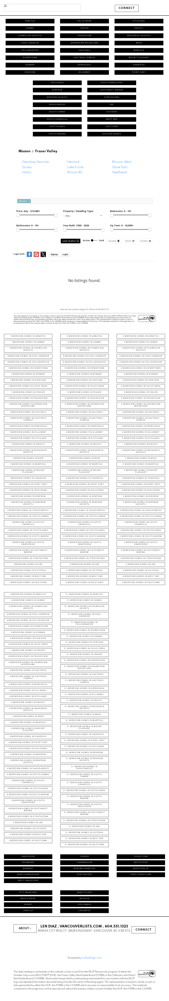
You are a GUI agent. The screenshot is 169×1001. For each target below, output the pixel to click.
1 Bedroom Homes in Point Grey (28, 484)
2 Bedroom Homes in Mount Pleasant (84, 471)
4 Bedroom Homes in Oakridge (28, 737)
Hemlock (73, 162)
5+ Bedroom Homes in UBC (84, 826)
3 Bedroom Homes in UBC (141, 564)
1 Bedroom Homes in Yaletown (28, 582)
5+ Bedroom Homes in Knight (84, 700)
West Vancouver (28, 881)
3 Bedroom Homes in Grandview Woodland (140, 405)
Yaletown (111, 127)
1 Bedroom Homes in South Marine (28, 536)
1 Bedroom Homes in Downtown (28, 368)
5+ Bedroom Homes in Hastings (84, 674)
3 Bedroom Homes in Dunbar (141, 374)
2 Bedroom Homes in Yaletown (84, 582)
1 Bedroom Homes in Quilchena (28, 490)
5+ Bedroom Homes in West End (85, 839)
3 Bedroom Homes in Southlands (140, 530)
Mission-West (121, 162)
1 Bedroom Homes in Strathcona (28, 558)
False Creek (84, 21)
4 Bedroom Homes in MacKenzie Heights (28, 709)
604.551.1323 (116, 926)
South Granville (57, 119)
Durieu (27, 167)
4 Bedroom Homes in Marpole (28, 723)
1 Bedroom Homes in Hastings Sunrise (28, 419)
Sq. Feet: (122, 225)
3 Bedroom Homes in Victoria (141, 570)
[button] (127, 8)
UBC (112, 105)
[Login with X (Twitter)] (43, 256)
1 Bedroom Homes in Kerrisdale (28, 426)
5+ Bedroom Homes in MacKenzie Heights (84, 708)
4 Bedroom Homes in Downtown (28, 626)
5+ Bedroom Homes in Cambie (84, 600)
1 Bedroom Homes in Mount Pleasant (28, 471)
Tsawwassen (84, 862)
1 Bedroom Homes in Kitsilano (28, 438)
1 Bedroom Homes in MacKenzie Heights (28, 451)
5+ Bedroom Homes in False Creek (84, 648)
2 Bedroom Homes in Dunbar (84, 374)
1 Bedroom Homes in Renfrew (28, 496)
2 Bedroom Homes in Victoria (84, 570)
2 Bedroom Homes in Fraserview (84, 398)
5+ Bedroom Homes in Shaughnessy (84, 768)
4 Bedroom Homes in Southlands (28, 789)
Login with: (19, 254)
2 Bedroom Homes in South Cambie (84, 516)
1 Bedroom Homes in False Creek (28, 386)
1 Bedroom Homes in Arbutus (28, 336)
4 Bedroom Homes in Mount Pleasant (28, 729)
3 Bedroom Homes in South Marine (140, 536)
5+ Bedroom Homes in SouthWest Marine (84, 813)
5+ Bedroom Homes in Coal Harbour (84, 615)
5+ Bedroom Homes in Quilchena (84, 746)
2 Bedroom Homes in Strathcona (84, 558)
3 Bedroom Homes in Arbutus (141, 336)
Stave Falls (119, 167)
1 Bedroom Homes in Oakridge (28, 478)
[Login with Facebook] (29, 256)
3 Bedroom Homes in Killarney (141, 432)
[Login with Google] (36, 256)
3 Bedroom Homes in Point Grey (140, 484)
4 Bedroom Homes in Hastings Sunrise (28, 677)
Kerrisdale (84, 65)
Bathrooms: (27, 225)
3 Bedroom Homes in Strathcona (140, 558)
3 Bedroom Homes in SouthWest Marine (141, 551)
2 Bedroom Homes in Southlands (84, 530)
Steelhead (119, 172)
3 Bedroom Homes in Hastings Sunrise (140, 419)
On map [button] (112, 241)
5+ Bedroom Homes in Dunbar (84, 636)
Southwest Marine (111, 90)
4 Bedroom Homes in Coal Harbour (28, 614)
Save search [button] (69, 241)
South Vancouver (112, 83)
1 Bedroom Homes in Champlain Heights (28, 349)
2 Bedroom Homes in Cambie (84, 342)
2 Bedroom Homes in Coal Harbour (84, 356)
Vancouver (28, 856)
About (24, 928)
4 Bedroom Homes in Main (28, 716)
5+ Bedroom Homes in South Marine (84, 797)
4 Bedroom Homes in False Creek (28, 644)
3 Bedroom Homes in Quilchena (141, 490)
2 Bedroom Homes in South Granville (84, 523)
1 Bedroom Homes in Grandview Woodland (28, 405)
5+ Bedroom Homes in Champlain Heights (84, 607)
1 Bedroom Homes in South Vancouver (28, 543)
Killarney (84, 72)
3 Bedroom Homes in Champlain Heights (140, 349)
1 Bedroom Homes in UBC (28, 564)
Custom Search (111, 134)
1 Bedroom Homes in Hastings (28, 412)
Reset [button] (128, 241)
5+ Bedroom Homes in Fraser (84, 654)
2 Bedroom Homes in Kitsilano (84, 438)
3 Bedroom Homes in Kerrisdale (140, 426)
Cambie (30, 28)
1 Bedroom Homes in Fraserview (28, 398)
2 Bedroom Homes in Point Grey (84, 484)
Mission (84, 899)
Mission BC (75, 172)
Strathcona (111, 97)
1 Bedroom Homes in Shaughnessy (28, 510)
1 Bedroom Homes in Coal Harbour (28, 356)
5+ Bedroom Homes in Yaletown (84, 845)
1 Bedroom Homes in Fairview (28, 380)
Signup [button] (54, 254)
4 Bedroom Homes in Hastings (28, 670)
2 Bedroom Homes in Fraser (84, 392)
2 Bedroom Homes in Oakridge (84, 478)
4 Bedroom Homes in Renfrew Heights (28, 761)
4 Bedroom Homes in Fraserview (28, 656)
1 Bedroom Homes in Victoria (28, 570)
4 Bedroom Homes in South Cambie (28, 774)
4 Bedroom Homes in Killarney (28, 691)
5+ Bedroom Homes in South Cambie (84, 775)
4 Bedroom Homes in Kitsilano (28, 696)
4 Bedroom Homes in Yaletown (28, 841)
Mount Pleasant (139, 58)
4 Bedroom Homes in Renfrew (28, 755)
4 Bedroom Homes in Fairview (28, 638)
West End (112, 119)
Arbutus (30, 21)
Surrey (28, 904)
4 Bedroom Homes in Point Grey (28, 742)
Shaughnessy (57, 105)
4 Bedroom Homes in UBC (28, 823)
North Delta (141, 869)
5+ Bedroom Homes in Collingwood (84, 623)
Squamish (84, 911)
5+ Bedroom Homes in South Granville (84, 784)
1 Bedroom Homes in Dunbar (28, 374)
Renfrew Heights (57, 97)
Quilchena (57, 83)
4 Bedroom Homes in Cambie (28, 600)
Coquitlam (141, 856)
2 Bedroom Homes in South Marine (84, 536)
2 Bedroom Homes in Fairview (84, 380)
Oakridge (139, 65)
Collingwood (30, 50)
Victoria (111, 112)
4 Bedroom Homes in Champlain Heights (28, 607)
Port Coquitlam (141, 874)
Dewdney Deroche (35, 162)
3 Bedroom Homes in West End (140, 576)
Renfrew (57, 90)
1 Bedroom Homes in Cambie (28, 342)
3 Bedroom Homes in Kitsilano (141, 438)
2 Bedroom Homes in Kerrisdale (84, 426)
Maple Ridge (28, 899)
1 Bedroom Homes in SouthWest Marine (28, 551)
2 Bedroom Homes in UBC (84, 564)
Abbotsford (84, 892)
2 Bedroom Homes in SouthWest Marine (84, 551)
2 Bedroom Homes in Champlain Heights (84, 349)
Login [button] (65, 254)
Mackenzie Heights (139, 36)
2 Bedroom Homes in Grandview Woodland (84, 405)
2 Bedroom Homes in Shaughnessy (84, 510)
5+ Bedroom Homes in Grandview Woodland (84, 667)
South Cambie (57, 112)
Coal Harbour (30, 43)
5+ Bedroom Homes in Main (84, 714)
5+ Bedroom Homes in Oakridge (84, 734)
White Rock (141, 862)
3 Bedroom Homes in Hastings (140, 412)
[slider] (18, 215)
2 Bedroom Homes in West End (84, 576)
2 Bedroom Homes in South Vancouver (84, 543)
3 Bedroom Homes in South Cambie (141, 516)
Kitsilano (139, 21)
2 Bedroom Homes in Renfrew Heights (84, 503)
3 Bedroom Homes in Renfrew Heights (141, 503)
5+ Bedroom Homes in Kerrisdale (84, 688)
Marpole (139, 50)
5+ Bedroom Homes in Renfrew (84, 753)
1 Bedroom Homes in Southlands (28, 530)
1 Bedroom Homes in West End (28, 576)
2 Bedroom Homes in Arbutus (84, 336)
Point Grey (139, 72)
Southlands (57, 127)
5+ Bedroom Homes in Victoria (84, 833)
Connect (127, 8)
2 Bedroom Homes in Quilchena (84, 490)
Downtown (30, 58)
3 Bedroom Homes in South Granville (140, 523)
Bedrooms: (121, 211)
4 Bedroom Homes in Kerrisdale (28, 684)
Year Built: (76, 225)
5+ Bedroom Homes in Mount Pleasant (84, 727)
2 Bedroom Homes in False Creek (84, 386)
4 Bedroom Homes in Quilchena (28, 749)
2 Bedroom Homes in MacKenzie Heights (84, 451)
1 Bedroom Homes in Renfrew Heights (28, 503)
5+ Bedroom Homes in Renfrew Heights (84, 759)
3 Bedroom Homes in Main (140, 458)
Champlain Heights (30, 36)
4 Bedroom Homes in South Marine (28, 795)
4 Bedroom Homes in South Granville (28, 782)
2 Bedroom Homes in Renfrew (84, 496)
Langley (28, 911)
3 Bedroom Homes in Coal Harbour (140, 356)
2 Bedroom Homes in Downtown (84, 368)
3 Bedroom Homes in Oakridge (140, 478)
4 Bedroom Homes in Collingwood (28, 620)
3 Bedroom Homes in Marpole (141, 464)
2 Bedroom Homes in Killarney (84, 432)
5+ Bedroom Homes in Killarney (84, 694)
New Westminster (84, 869)
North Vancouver (28, 874)
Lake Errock (75, 167)
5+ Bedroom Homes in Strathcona (84, 821)
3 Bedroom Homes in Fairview (141, 380)
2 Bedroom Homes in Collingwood (84, 362)
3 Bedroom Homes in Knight (141, 444)
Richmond (28, 862)
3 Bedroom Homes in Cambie (141, 342)
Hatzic (27, 172)
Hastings (84, 50)
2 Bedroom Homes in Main (84, 458)
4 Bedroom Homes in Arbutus (28, 594)
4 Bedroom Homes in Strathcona (28, 817)
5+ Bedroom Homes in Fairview (84, 642)
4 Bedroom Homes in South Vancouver (28, 802)
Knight (139, 28)
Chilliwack (84, 904)
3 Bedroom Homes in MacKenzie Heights (141, 451)
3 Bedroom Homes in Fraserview (141, 398)
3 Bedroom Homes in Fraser (141, 392)
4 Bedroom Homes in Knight (28, 702)
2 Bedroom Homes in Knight (84, 444)
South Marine (57, 134)
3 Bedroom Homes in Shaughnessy (141, 510)
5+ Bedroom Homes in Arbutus (84, 594)
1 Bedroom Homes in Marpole (28, 464)
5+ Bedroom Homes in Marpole (84, 720)
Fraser (84, 28)
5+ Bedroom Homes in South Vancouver (84, 805)
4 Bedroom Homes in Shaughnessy (28, 769)
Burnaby (28, 869)
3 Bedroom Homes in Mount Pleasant (141, 471)
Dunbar (30, 65)
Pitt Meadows (28, 892)
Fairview (30, 72)
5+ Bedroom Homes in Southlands (84, 790)
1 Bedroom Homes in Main (28, 458)
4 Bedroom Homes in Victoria (28, 829)
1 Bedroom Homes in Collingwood (28, 362)
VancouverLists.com (81, 926)
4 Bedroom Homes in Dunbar (28, 632)
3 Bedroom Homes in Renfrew (141, 496)
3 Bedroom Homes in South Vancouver (140, 543)
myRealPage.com (91, 958)
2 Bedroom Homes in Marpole (84, 464)
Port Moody (84, 874)
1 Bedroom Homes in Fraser (28, 392)
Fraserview (84, 36)
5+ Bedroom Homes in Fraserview (84, 660)
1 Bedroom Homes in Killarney (28, 432)
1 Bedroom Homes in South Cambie (28, 516)
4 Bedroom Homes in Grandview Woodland (28, 663)
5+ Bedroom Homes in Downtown (84, 630)
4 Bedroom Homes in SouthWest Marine (28, 810)
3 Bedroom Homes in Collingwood (140, 362)
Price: (28, 211)
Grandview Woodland (85, 43)
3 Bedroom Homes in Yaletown (141, 582)
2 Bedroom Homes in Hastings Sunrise (84, 419)
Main (139, 43)
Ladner (84, 856)
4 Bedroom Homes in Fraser (28, 650)
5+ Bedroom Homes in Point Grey (84, 741)
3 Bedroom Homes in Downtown (141, 368)
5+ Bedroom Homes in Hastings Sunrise (84, 681)
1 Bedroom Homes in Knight (28, 444)
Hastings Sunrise (84, 58)
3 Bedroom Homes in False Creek (141, 386)
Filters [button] (144, 241)
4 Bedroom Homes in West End (28, 835)
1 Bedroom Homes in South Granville (28, 523)
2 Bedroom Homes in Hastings (84, 412)
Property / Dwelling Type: (78, 211)
